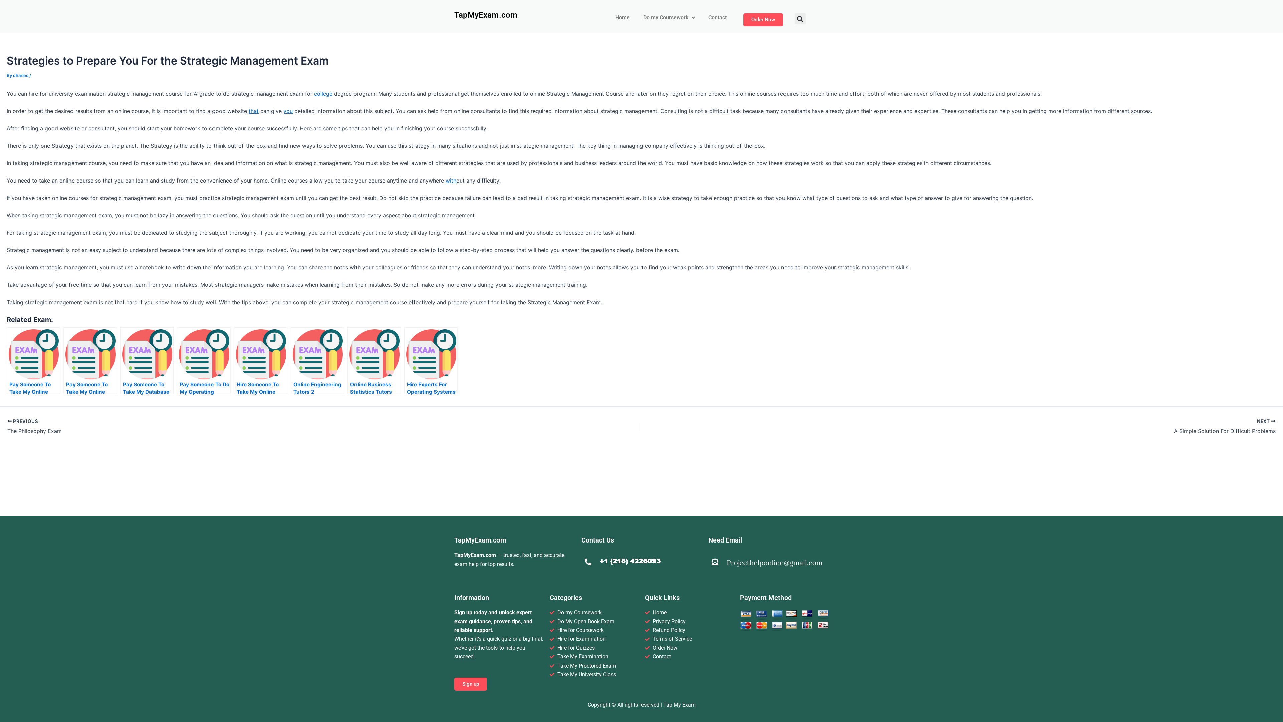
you (288, 111)
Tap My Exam (679, 705)
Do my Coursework (665, 17)
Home (622, 17)
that (254, 111)
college (323, 93)
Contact (717, 17)
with (451, 180)
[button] (800, 18)
